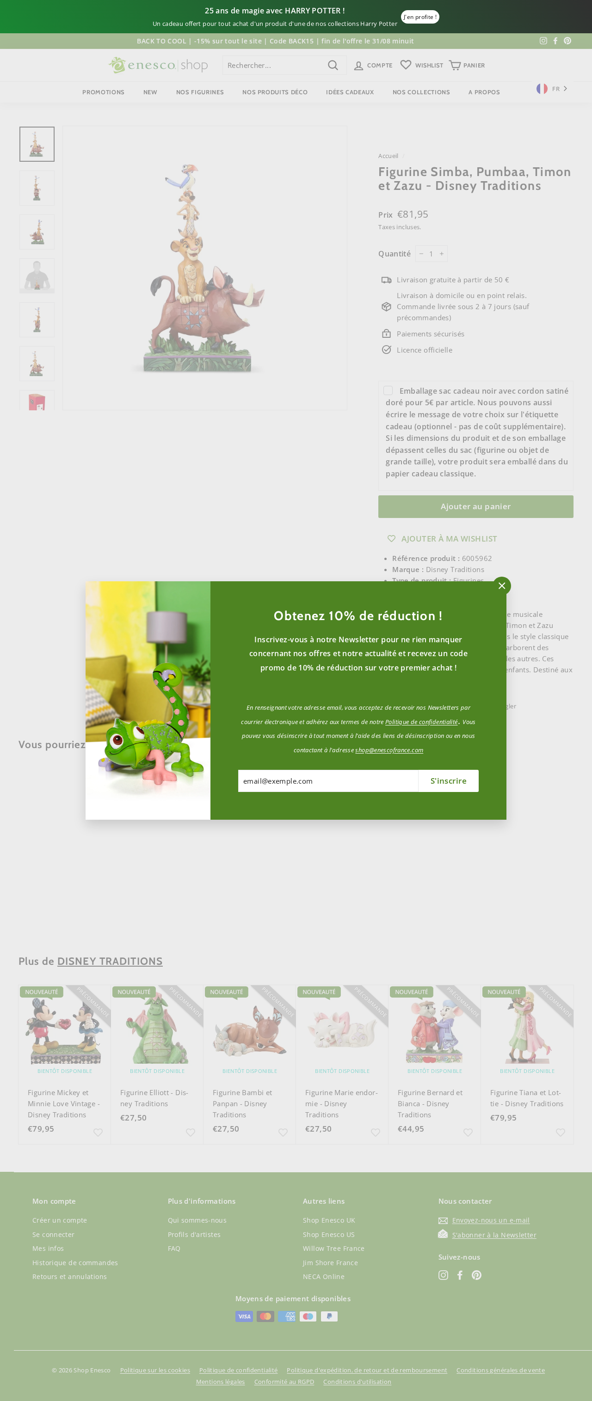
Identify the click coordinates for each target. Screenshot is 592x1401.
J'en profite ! (420, 17)
